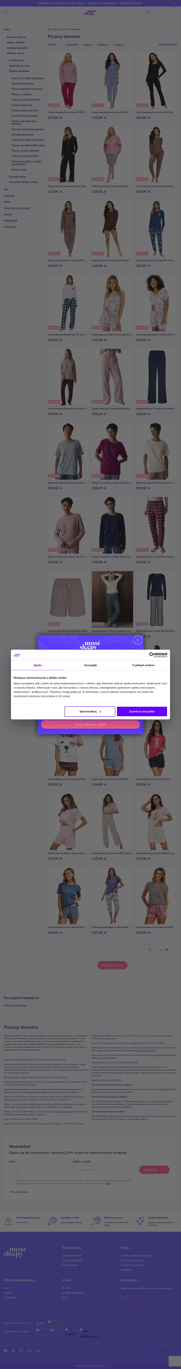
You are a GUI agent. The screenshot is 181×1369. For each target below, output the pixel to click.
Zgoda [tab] (38, 665)
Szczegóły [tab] (90, 665)
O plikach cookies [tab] (143, 665)
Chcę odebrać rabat (90, 724)
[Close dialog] (138, 640)
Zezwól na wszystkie (142, 711)
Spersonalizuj (88, 711)
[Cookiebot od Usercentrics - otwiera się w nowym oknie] (151, 655)
